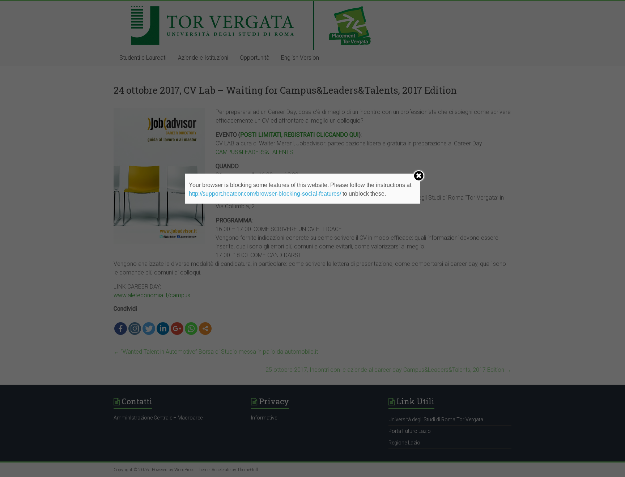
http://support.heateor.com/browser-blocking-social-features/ (265, 194)
